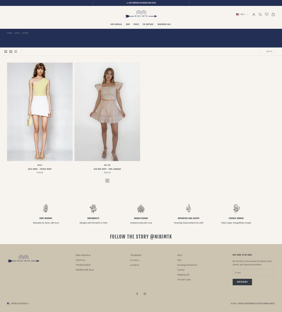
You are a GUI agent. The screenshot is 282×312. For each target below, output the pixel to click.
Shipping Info (183, 274)
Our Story (134, 260)
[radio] (107, 181)
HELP (179, 255)
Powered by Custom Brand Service (261, 304)
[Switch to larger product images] (5, 52)
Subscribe (242, 282)
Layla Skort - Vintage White (40, 169)
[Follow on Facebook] (137, 293)
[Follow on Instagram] (144, 293)
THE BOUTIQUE (148, 24)
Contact (181, 269)
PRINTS (136, 24)
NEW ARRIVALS (116, 24)
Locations (134, 265)
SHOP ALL (81, 260)
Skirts (25, 33)
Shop (17, 33)
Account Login (184, 279)
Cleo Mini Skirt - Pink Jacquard (107, 169)
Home (9, 33)
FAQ (179, 260)
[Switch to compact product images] (15, 52)
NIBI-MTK (107, 165)
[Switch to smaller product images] (10, 52)
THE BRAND (135, 255)
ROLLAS (39, 165)
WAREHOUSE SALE (164, 24)
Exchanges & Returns (187, 265)
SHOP (128, 24)
